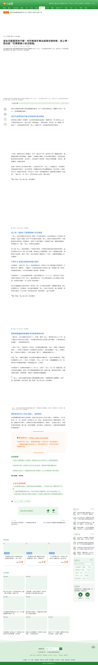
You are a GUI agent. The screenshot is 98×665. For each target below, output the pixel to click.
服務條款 (42, 660)
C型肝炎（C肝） (79, 575)
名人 (76, 8)
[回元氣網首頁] (9, 3)
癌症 (66, 8)
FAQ (29, 660)
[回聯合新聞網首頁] (4, 3)
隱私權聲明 (51, 660)
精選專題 (45, 655)
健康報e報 (41, 648)
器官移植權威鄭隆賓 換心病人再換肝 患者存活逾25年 (26, 12)
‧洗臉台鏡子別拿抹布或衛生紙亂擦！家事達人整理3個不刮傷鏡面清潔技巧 (38, 494)
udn (4, 36)
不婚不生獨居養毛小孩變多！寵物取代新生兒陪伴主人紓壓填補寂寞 (35, 460)
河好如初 (65, 3)
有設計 (71, 3)
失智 (47, 8)
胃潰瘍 (87, 575)
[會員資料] (92, 3)
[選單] (94, 3)
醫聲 (52, 8)
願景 (81, 3)
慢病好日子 (59, 8)
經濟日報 (58, 3)
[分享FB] (5, 109)
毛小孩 (61, 120)
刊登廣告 (25, 659)
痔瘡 (89, 567)
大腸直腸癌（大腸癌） (80, 567)
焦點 (4, 8)
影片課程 (6, 553)
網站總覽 (73, 659)
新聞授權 (37, 659)
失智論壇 (15, 8)
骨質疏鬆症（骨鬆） (80, 570)
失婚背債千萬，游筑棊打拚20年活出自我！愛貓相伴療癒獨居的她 (35, 465)
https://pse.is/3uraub (38, 437)
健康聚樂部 (39, 655)
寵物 (20, 333)
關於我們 (68, 659)
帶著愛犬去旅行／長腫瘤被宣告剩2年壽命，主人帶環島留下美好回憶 (36, 470)
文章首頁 (60, 655)
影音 (31, 8)
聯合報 (52, 3)
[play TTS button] (17, 103)
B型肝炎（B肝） (79, 572)
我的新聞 (87, 3)
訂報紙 (62, 659)
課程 (36, 8)
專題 (81, 8)
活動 (85, 8)
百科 (26, 8)
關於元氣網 (32, 655)
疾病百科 (50, 655)
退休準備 (27, 501)
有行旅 (77, 3)
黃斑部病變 (78, 578)
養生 (9, 8)
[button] (94, 7)
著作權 (46, 660)
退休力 (42, 8)
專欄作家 (66, 655)
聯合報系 (58, 659)
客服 (32, 660)
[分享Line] (5, 114)
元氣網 (8, 36)
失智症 (89, 570)
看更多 (92, 509)
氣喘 (84, 578)
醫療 (21, 8)
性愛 (71, 8)
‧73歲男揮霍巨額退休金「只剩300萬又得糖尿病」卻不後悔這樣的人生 (37, 491)
